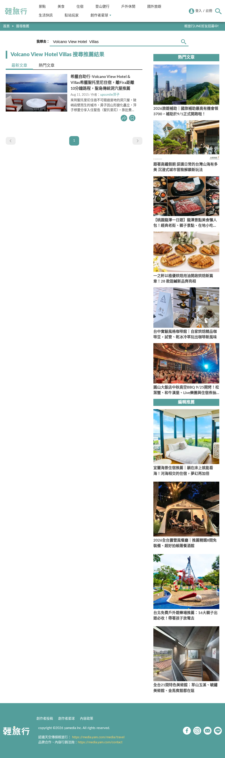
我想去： (43, 41)
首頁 (6, 26)
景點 (42, 6)
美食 (61, 6)
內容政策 (86, 718)
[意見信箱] (207, 731)
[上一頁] (11, 141)
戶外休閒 (128, 6)
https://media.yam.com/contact (100, 742)
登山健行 (102, 6)
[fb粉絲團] (187, 731)
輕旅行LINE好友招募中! (201, 26)
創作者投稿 (44, 718)
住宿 (79, 6)
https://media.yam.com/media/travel (98, 737)
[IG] (197, 731)
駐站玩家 (72, 15)
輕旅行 (16, 11)
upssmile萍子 (110, 94)
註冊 (209, 11)
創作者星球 (99, 15)
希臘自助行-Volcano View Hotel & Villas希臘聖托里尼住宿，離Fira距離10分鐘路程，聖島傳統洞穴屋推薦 (102, 83)
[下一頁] (137, 141)
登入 (198, 11)
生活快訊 (46, 15)
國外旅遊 (154, 6)
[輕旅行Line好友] (218, 731)
